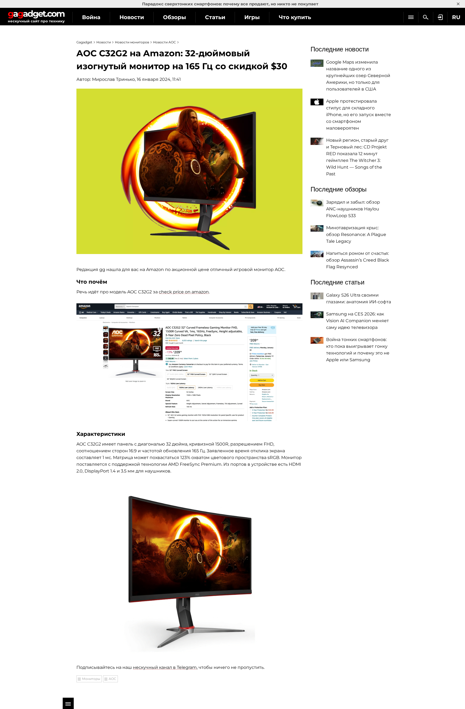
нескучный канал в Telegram (165, 667)
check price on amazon (184, 291)
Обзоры (174, 17)
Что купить (295, 17)
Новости (131, 17)
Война (91, 17)
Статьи (215, 17)
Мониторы (91, 679)
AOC (112, 679)
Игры (252, 17)
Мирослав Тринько (113, 79)
